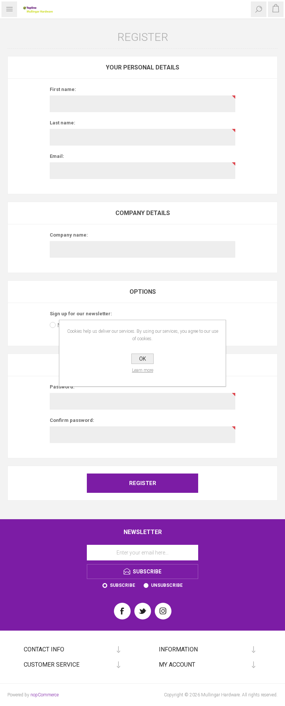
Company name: (69, 235)
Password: (62, 387)
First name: (63, 89)
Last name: (62, 123)
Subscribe (122, 585)
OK (142, 359)
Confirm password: (72, 420)
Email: (57, 156)
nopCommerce (44, 694)
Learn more (142, 370)
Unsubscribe (167, 585)
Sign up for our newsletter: (81, 313)
